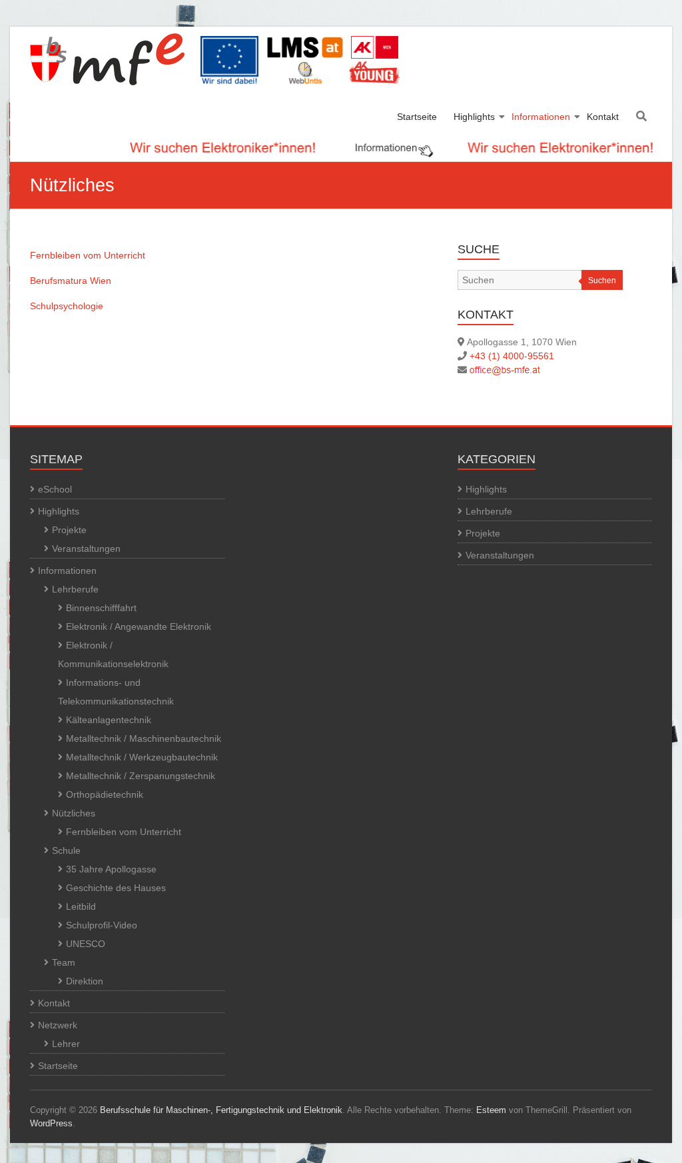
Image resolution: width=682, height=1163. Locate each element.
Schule (66, 850)
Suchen (602, 280)
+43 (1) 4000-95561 (512, 356)
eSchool (55, 489)
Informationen (541, 116)
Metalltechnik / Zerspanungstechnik (140, 775)
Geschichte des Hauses (116, 887)
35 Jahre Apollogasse (111, 869)
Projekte (69, 530)
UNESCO (85, 943)
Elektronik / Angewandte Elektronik (138, 626)
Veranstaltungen (86, 548)
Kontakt (603, 116)
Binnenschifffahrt (101, 607)
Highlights (474, 116)
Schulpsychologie (66, 306)
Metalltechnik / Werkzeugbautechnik (142, 757)
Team (63, 962)
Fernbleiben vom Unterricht (87, 255)
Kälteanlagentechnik (108, 719)
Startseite (417, 116)
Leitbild (81, 906)
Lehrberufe (75, 589)
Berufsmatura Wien (70, 280)
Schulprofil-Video (101, 925)
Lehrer (66, 1043)
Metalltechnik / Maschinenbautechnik (143, 738)
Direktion (84, 981)
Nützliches (73, 813)
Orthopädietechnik (104, 794)
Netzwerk (57, 1025)
